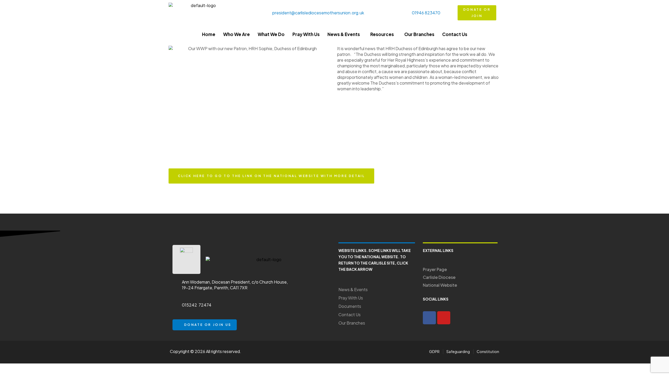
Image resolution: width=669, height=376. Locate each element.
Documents (349, 306)
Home (208, 34)
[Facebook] (429, 317)
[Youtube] (443, 317)
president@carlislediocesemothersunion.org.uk (318, 12)
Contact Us (454, 34)
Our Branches (419, 34)
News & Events (343, 34)
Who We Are (236, 34)
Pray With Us (306, 34)
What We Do (271, 34)
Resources (382, 34)
